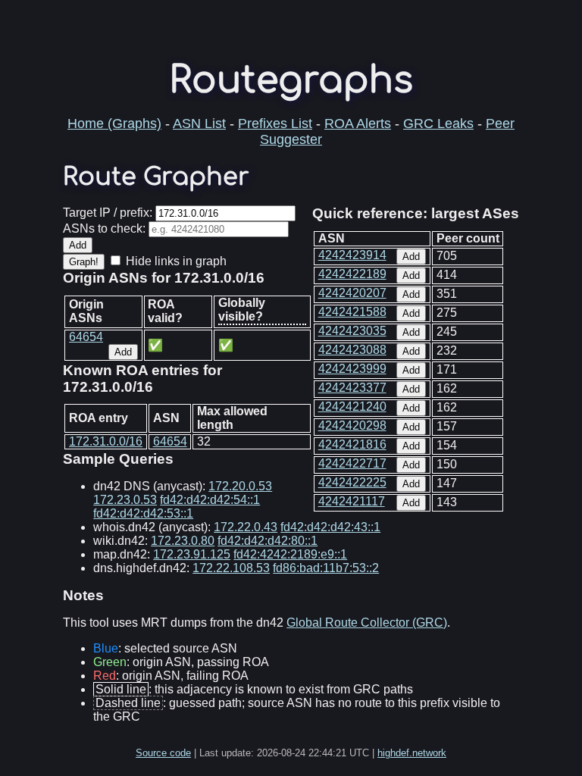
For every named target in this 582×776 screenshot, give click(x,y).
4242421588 (352, 311)
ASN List (199, 123)
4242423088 (352, 349)
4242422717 (352, 463)
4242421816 (352, 444)
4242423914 (352, 255)
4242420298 (352, 425)
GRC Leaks (438, 123)
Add (411, 256)
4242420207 (352, 292)
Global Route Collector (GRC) (366, 622)
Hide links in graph (176, 261)
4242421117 (351, 501)
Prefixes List (275, 123)
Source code (163, 753)
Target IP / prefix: (107, 212)
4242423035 (352, 330)
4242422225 (352, 482)
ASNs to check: (104, 228)
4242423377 (352, 387)
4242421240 (352, 406)
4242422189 (352, 274)
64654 (86, 336)
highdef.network (411, 753)
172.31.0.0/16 (105, 441)
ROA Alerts (357, 123)
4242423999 (352, 368)
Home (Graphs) (114, 123)
